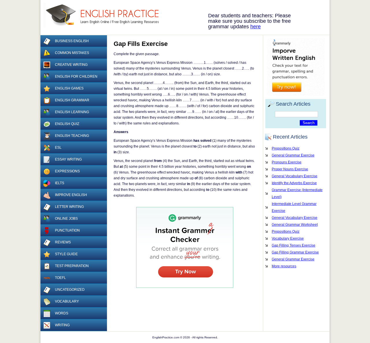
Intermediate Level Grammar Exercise (294, 207)
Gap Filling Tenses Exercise (293, 245)
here (255, 26)
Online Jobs (66, 219)
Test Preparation (72, 266)
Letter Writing (69, 207)
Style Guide (66, 254)
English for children (76, 76)
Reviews (63, 242)
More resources (284, 266)
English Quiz (67, 124)
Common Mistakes (72, 53)
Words (61, 313)
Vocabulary (67, 301)
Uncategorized (70, 290)
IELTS (59, 183)
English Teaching (72, 136)
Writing (62, 325)
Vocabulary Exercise (288, 238)
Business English (72, 41)
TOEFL (60, 278)
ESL (58, 148)
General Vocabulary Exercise (294, 176)
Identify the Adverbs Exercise (294, 183)
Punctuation (67, 230)
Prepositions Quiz (285, 148)
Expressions (67, 171)
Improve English (71, 195)
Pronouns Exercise (286, 162)
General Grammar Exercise (293, 155)
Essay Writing (68, 159)
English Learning (72, 112)
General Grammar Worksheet (295, 225)
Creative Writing (71, 65)
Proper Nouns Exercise (290, 169)
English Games (69, 88)
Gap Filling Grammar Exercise (295, 252)
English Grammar (72, 100)
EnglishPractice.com (104, 15)
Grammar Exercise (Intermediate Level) (297, 193)
